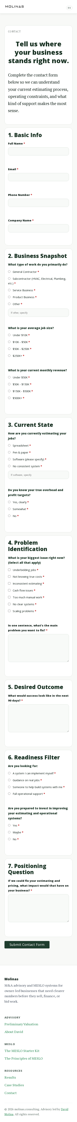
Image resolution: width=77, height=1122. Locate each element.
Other (16, 304)
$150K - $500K (21, 391)
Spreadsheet (20, 445)
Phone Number (19, 195)
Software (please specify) (28, 459)
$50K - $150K (20, 384)
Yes (14, 825)
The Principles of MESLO (23, 1058)
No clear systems (23, 604)
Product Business (23, 297)
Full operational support (27, 794)
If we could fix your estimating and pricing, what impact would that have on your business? (38, 885)
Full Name (15, 143)
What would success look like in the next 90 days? (38, 698)
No (14, 516)
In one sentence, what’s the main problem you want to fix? (33, 627)
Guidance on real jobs (26, 780)
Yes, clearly (19, 502)
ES (69, 7)
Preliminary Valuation (21, 1024)
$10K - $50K (20, 342)
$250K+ (17, 356)
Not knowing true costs (27, 576)
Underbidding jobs (24, 570)
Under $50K (19, 377)
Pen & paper (20, 452)
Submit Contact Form (27, 944)
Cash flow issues (22, 590)
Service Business (22, 290)
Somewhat (19, 509)
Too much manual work (27, 597)
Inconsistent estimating (27, 583)
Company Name (19, 220)
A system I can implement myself (32, 773)
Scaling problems (23, 611)
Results (10, 1077)
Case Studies (14, 1085)
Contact (10, 1093)
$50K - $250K (20, 349)
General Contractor (24, 272)
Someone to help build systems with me (37, 787)
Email (12, 169)
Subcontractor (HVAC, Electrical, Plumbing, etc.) (37, 281)
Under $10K (19, 335)
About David (13, 1031)
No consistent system (26, 466)
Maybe (16, 832)
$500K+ (17, 398)
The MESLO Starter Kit (21, 1050)
